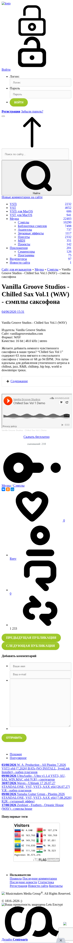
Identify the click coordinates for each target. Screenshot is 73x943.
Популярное (18, 758)
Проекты (24, 244)
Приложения (19, 248)
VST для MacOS (21, 215)
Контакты (56, 886)
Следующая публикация (30, 645)
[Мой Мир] (12, 489)
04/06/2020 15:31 (13, 311)
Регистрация (18, 886)
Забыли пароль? (32, 111)
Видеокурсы (18, 259)
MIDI (21, 240)
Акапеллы (25, 229)
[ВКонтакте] (3, 489)
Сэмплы (23, 222)
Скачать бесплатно (36, 436)
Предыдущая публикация (31, 637)
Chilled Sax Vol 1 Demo (36, 430)
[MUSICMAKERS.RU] (6, 3)
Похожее (16, 754)
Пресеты (24, 237)
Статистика (46, 882)
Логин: (14, 76)
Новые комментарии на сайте (22, 197)
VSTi (13, 204)
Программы (26, 255)
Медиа (14, 218)
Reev (13, 558)
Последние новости (23, 882)
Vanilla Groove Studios (12, 430)
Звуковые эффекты (31, 233)
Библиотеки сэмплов (32, 226)
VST (13, 207)
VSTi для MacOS (21, 211)
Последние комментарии (40, 878)
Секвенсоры (26, 251)
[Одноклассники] (8, 489)
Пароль (15, 88)
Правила (16, 878)
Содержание (19, 381)
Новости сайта (20, 262)
